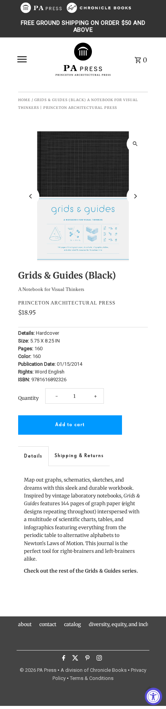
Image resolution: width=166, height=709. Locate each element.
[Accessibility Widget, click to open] (153, 696)
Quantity (28, 398)
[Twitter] (74, 659)
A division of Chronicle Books (94, 670)
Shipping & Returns (79, 455)
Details (33, 456)
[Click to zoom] (135, 144)
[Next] (135, 196)
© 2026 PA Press (38, 670)
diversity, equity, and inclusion (124, 624)
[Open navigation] (33, 59)
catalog (72, 624)
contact (47, 624)
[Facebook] (62, 659)
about (25, 624)
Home (24, 100)
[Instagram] (98, 659)
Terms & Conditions (91, 678)
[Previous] (30, 196)
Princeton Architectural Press (66, 303)
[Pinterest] (86, 659)
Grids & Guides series (111, 571)
